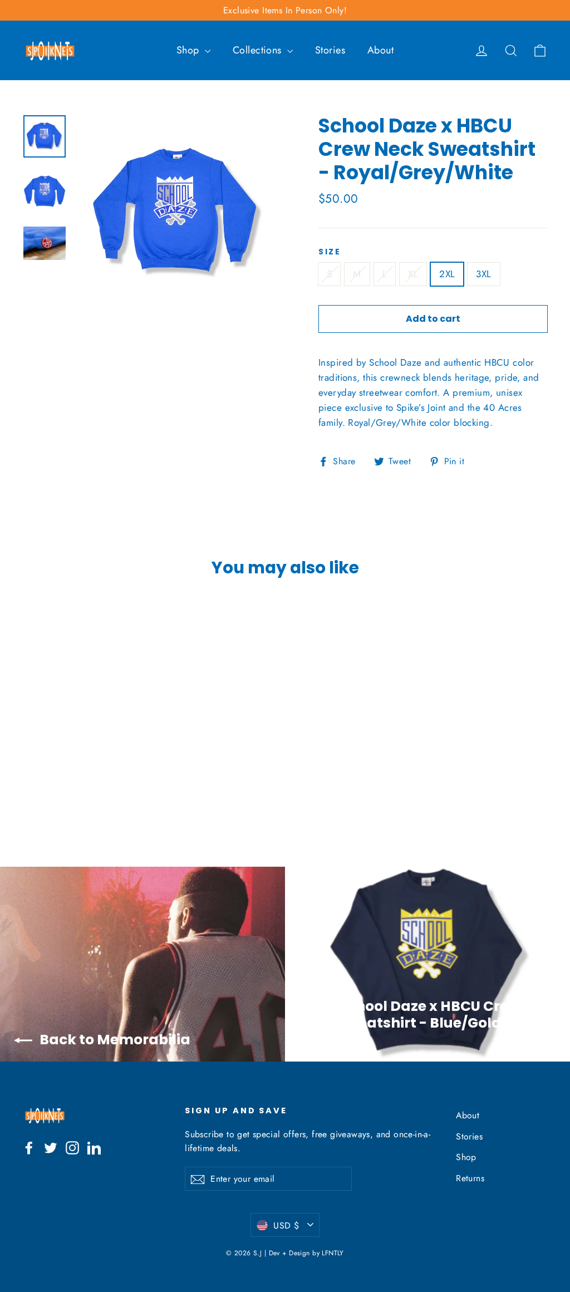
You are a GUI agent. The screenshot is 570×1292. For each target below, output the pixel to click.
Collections (258, 50)
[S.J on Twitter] (50, 1147)
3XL (483, 274)
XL (413, 274)
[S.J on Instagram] (72, 1147)
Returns (470, 1178)
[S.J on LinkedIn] (94, 1147)
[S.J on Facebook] (29, 1147)
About (380, 50)
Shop (189, 50)
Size (329, 252)
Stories (330, 50)
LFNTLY (333, 1253)
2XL (447, 274)
